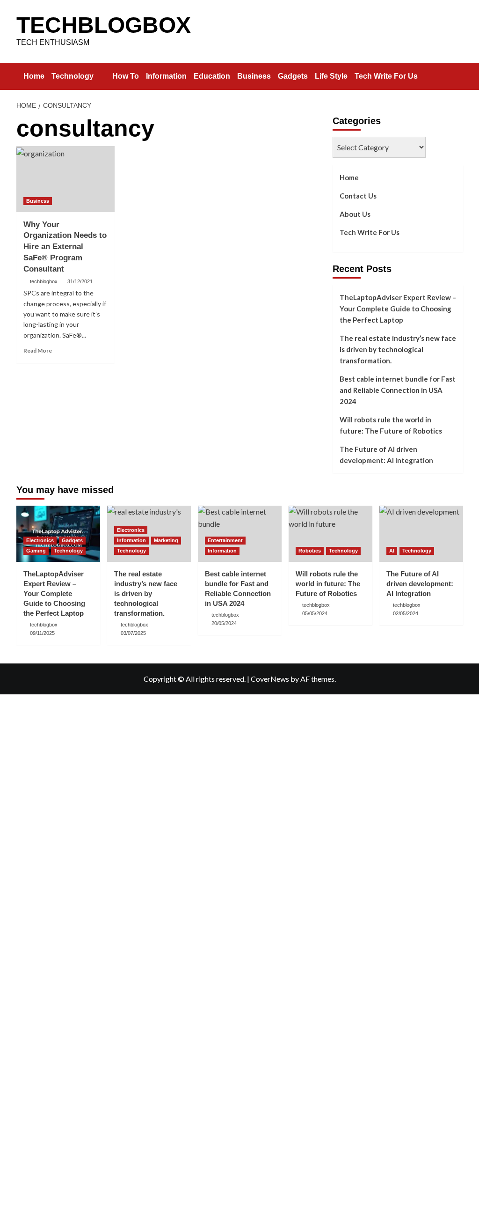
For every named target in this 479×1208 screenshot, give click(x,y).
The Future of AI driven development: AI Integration (386, 454)
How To (125, 76)
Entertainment (225, 540)
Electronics (40, 540)
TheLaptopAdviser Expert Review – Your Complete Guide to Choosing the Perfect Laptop (398, 308)
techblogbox (44, 281)
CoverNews (270, 678)
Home (33, 76)
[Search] (457, 74)
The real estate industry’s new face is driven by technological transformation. (398, 349)
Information (166, 76)
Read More (37, 350)
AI (391, 550)
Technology (72, 76)
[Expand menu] (99, 77)
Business (254, 76)
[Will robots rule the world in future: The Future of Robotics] (330, 533)
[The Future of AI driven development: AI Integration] (421, 533)
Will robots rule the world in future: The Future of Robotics (391, 425)
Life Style (331, 76)
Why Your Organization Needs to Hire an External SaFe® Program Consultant (65, 246)
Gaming (36, 550)
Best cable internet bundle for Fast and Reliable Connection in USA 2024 (398, 390)
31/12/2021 (80, 281)
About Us (355, 214)
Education (212, 76)
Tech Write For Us (386, 76)
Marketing (166, 540)
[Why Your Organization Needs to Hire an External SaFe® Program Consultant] (65, 179)
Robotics (309, 550)
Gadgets (293, 76)
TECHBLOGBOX (103, 25)
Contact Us (358, 196)
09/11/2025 (42, 633)
